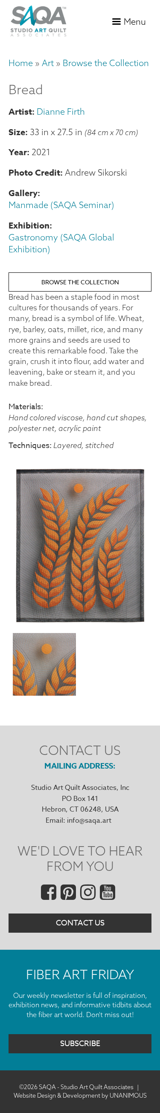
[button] (80, 622)
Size (17, 132)
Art (48, 63)
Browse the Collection (106, 63)
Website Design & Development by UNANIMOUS (80, 1095)
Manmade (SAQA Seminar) (61, 204)
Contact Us (80, 923)
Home (21, 63)
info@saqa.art (89, 820)
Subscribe (80, 1043)
